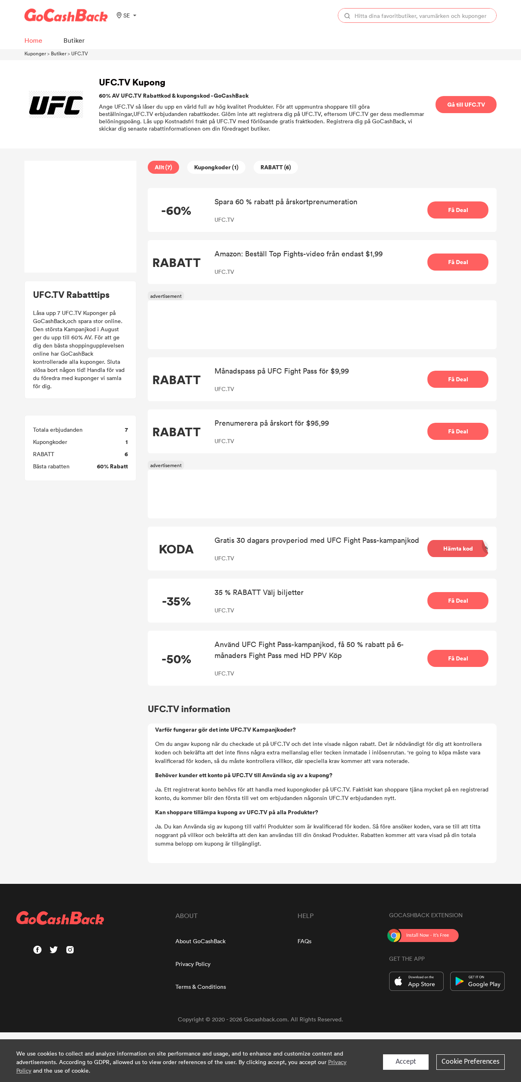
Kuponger (35, 53)
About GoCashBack (200, 941)
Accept (406, 1062)
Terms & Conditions (200, 986)
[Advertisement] (80, 217)
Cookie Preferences (470, 1062)
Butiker (58, 53)
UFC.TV (79, 53)
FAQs (304, 941)
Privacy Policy (192, 964)
